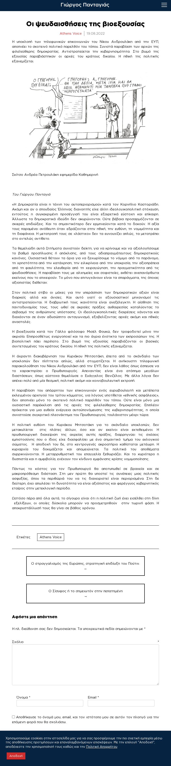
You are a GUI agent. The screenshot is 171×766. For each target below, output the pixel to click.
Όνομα (23, 697)
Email (93, 697)
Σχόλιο (85, 642)
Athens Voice (51, 537)
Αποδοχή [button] (16, 755)
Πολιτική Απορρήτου (101, 746)
